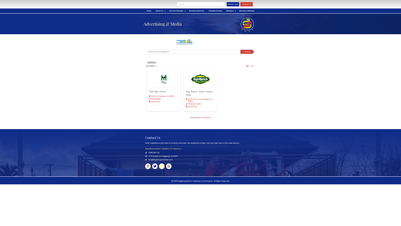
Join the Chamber (176, 11)
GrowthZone (205, 117)
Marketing (151, 62)
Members (230, 11)
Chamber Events (215, 11)
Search (248, 52)
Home (149, 11)
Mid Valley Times (157, 91)
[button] (233, 4)
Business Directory (196, 11)
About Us (159, 11)
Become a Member (246, 11)
